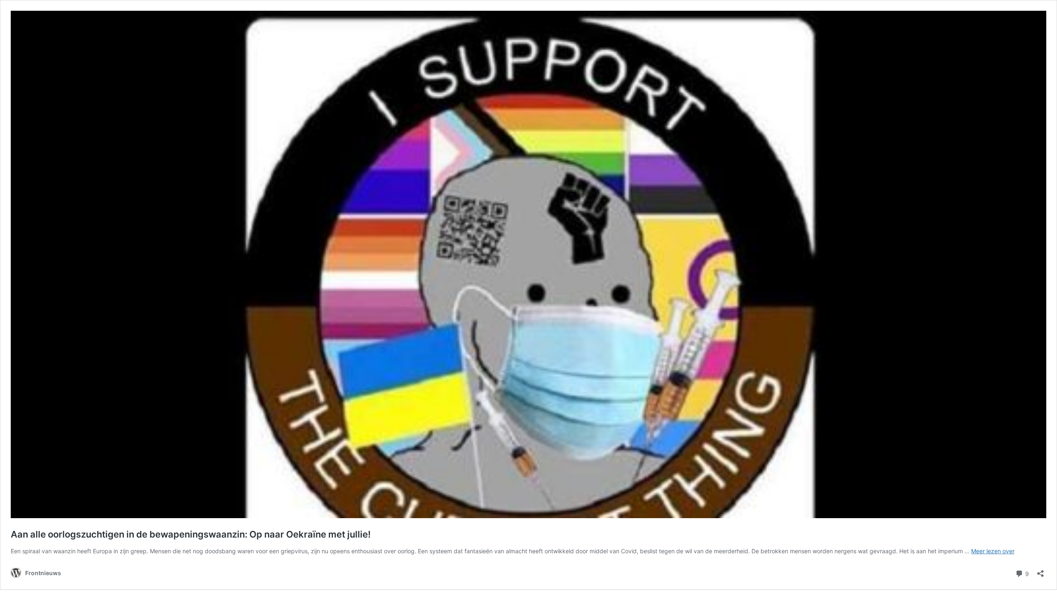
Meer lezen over (992, 551)
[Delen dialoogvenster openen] (1040, 570)
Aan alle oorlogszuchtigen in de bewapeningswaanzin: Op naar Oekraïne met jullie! (191, 534)
